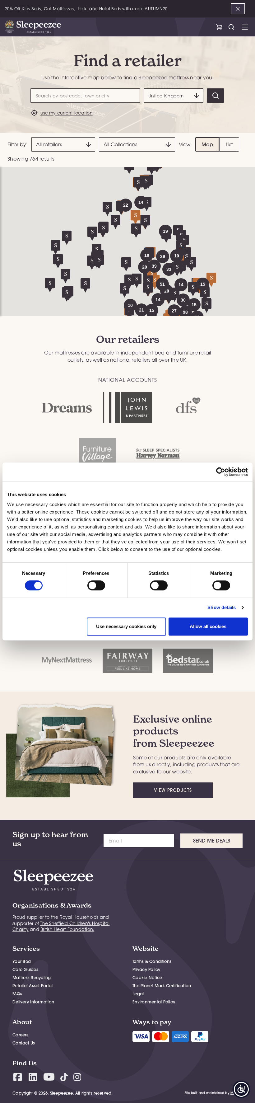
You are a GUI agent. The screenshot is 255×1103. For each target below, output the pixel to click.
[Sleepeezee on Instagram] (77, 1077)
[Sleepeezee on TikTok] (64, 1077)
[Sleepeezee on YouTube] (49, 1077)
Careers (20, 1034)
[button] (183, 300)
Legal (138, 993)
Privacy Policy (146, 969)
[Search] (215, 95)
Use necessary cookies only (126, 626)
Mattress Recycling (31, 977)
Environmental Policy (153, 1001)
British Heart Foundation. (67, 929)
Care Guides (25, 969)
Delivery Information (33, 1001)
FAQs (17, 993)
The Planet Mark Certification (161, 985)
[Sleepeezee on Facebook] (17, 1077)
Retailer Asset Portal (32, 985)
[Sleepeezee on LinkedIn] (33, 1077)
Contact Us (23, 1042)
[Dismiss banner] (238, 8)
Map (207, 144)
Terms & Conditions (152, 961)
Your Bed (21, 961)
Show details (221, 607)
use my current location (66, 112)
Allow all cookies (208, 626)
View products (173, 790)
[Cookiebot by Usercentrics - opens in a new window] (220, 471)
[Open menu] (244, 27)
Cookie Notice (147, 977)
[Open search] (231, 27)
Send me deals (211, 841)
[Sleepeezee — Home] (33, 27)
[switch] (96, 585)
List (229, 144)
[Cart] (219, 27)
